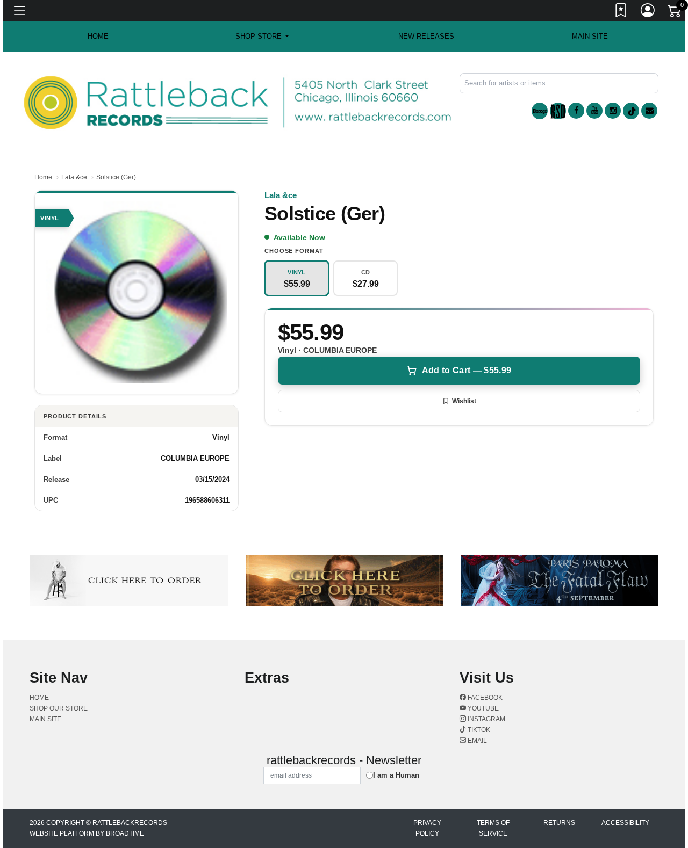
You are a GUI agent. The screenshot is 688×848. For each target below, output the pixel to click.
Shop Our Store (59, 708)
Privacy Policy (427, 828)
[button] (262, 36)
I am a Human (396, 775)
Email (476, 740)
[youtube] (594, 111)
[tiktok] (631, 111)
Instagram (485, 719)
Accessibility (625, 823)
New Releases (426, 36)
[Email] (649, 111)
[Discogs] (540, 111)
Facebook (484, 697)
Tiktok (478, 730)
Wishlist (464, 401)
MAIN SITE (590, 36)
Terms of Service (493, 828)
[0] (675, 13)
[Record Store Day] (558, 111)
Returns (559, 823)
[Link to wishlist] (621, 12)
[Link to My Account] (648, 12)
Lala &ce (74, 177)
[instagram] (613, 111)
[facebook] (576, 111)
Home (43, 177)
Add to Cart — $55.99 (466, 370)
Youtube (482, 708)
